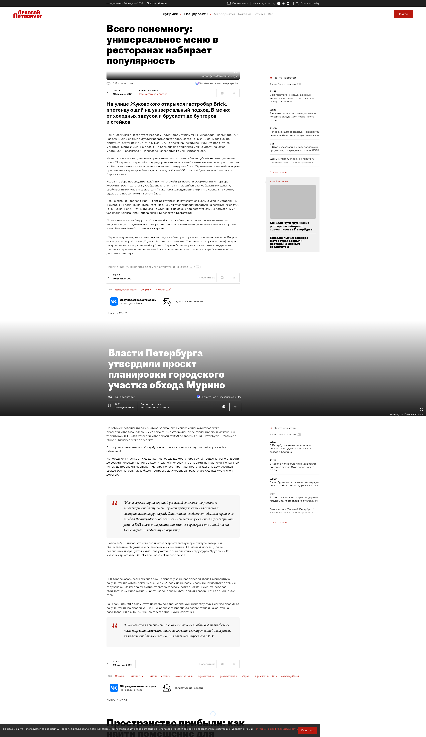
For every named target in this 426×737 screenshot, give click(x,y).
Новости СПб (163, 289)
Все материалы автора (153, 93)
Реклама (245, 14)
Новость (119, 676)
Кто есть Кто (263, 14)
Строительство (205, 676)
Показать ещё (278, 172)
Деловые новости (184, 676)
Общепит (146, 289)
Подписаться (240, 3)
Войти (403, 14)
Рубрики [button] (171, 14)
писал (131, 543)
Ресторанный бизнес (126, 289)
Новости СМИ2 (116, 313)
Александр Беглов (290, 676)
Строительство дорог (265, 676)
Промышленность (228, 676)
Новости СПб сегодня (159, 676)
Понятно (307, 730)
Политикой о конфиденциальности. (275, 728)
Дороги (245, 676)
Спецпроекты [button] (196, 14)
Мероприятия (224, 14)
